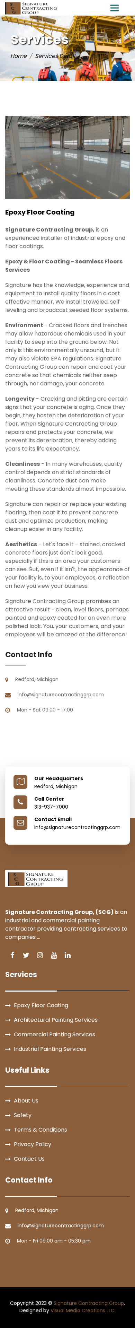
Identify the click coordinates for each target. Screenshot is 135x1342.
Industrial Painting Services (50, 1049)
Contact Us (29, 1159)
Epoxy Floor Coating (41, 1005)
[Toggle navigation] (114, 8)
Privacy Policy (32, 1144)
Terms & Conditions (40, 1130)
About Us (26, 1101)
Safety (23, 1115)
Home (18, 56)
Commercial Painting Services (54, 1034)
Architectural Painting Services (56, 1020)
